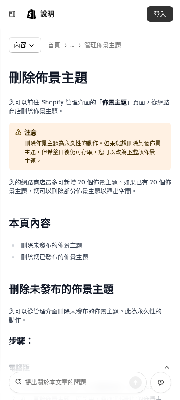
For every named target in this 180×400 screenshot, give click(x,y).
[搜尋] (135, 382)
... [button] (72, 45)
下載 (132, 151)
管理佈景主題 (102, 45)
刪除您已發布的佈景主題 (54, 257)
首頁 (54, 45)
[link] (40, 14)
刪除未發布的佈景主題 (51, 245)
